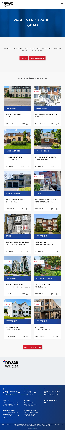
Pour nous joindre (37, 58)
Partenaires (24, 386)
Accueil (24, 58)
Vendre (41, 386)
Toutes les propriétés (32, 347)
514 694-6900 (30, 415)
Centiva (35, 428)
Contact (59, 386)
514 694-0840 (51, 396)
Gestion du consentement (43, 425)
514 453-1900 (9, 405)
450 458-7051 (30, 394)
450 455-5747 (9, 419)
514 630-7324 (9, 394)
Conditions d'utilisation (30, 425)
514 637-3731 (29, 405)
